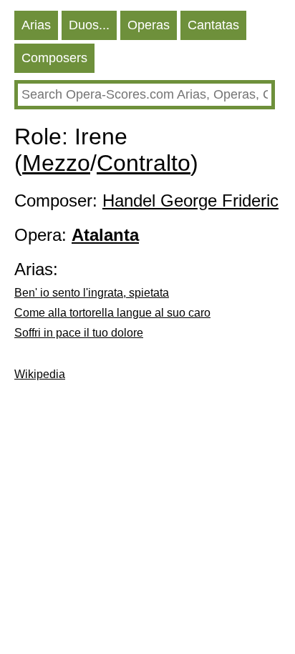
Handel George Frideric (190, 200)
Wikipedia (39, 374)
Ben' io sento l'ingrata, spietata (91, 293)
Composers (54, 58)
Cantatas (213, 25)
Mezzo (56, 163)
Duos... (89, 25)
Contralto (143, 163)
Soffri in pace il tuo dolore (78, 333)
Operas (148, 25)
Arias (36, 25)
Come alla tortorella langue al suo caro (112, 313)
